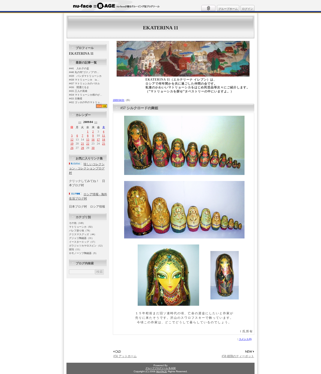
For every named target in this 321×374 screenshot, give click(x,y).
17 (98, 139)
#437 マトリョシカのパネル (84, 83)
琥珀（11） (75, 249)
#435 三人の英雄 (78, 91)
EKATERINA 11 (160, 27)
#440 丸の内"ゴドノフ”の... (84, 72)
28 (82, 147)
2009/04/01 (118, 100)
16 (93, 139)
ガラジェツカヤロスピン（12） (86, 245)
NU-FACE (161, 371)
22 (87, 143)
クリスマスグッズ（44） (83, 234)
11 (103, 135)
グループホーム (228, 8)
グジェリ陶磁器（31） (81, 238)
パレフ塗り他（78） (80, 230)
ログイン (247, 8)
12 (71, 139)
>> (95, 121)
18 (103, 139)
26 (71, 147)
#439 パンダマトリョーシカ (85, 76)
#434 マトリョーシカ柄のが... (85, 94)
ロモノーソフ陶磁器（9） (83, 253)
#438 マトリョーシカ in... (84, 79)
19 (71, 143)
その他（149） (77, 223)
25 (103, 143)
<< (79, 121)
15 (87, 139)
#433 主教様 (75, 98)
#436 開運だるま (79, 87)
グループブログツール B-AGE (160, 368)
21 (82, 143)
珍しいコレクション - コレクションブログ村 (87, 168)
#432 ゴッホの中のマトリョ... (85, 102)
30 (93, 147)
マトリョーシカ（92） (81, 226)
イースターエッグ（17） (83, 241)
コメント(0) (245, 339)
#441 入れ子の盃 (79, 68)
